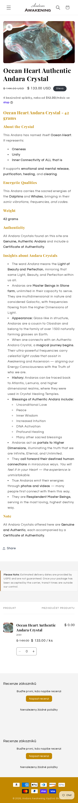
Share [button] (11, 548)
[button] (9, 7)
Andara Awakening (33, 798)
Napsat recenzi (39, 698)
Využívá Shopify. (55, 798)
